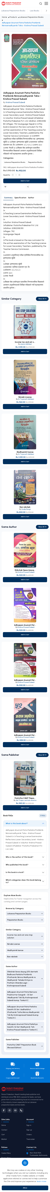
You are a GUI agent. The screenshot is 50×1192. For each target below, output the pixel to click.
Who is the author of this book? (19, 857)
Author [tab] (31, 198)
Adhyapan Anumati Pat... (25, 625)
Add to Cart (25, 181)
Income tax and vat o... (25, 342)
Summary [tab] (8, 198)
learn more (41, 1181)
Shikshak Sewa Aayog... (25, 570)
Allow (25, 1188)
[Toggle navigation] (46, 3)
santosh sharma (30, 800)
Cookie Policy (6, 1153)
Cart (3, 1135)
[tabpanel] (25, 246)
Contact (4, 1130)
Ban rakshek (25, 507)
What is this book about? (17, 823)
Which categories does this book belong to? (23, 881)
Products (13, 17)
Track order (30, 1139)
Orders (29, 1135)
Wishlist (4, 1139)
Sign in (28, 1125)
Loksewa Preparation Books (13, 11)
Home (4, 17)
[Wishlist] (5, 187)
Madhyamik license (25, 452)
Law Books (34, 11)
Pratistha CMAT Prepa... (25, 798)
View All (41, 299)
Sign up (29, 1130)
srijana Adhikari (26, 344)
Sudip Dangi (26, 509)
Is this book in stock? (15, 872)
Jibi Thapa (20, 800)
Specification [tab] (20, 198)
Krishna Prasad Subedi (15, 102)
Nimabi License (25, 397)
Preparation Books (35, 162)
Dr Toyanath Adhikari (26, 399)
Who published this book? (17, 865)
